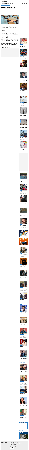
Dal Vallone (21, 287)
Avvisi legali (24, 3)
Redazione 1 (2, 11)
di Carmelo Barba (21, 290)
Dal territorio (15, 3)
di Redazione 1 (21, 47)
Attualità (8, 3)
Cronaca (6, 3)
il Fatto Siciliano (22, 102)
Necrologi (22, 3)
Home (4, 3)
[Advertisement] (10, 62)
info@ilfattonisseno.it (17, 443)
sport (12, 3)
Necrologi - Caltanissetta (22, 432)
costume (21, 253)
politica (10, 3)
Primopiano (21, 55)
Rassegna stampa (22, 381)
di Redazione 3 (21, 384)
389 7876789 (20, 443)
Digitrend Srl (16, 444)
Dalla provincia (21, 136)
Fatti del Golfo (18, 3)
